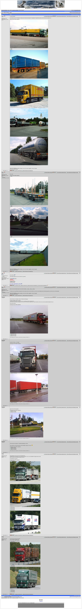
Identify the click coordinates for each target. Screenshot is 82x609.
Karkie (3, 16)
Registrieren (78, 10)
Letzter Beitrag (3, 11)
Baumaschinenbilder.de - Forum (5, 10)
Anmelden (76, 10)
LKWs (11, 10)
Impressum (41, 601)
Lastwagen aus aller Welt (15, 10)
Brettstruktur (79, 595)
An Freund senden (71, 11)
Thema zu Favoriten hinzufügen (77, 11)
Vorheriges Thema (73, 14)
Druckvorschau (66, 11)
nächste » (8, 12)
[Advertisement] (41, 605)
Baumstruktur (75, 595)
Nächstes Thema (78, 14)
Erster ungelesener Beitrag (8, 11)
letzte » (11, 12)
